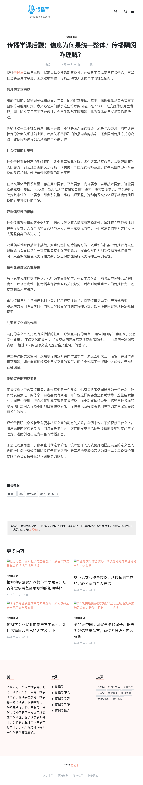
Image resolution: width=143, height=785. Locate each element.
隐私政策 (78, 775)
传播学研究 (62, 692)
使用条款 (63, 775)
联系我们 (34, 529)
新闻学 (101, 693)
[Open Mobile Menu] (132, 11)
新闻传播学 (114, 687)
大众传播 (128, 687)
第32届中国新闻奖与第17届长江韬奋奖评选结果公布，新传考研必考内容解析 (104, 631)
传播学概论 (103, 698)
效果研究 (53, 493)
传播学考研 (62, 704)
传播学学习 (71, 37)
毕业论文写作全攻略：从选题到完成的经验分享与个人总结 (103, 581)
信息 (21, 493)
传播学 (18, 73)
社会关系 (31, 493)
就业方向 (118, 698)
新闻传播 (126, 693)
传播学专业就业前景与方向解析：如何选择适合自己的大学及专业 (36, 628)
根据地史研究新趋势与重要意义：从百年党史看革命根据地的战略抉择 (36, 585)
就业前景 (113, 693)
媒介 (42, 493)
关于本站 (48, 775)
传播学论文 (62, 710)
